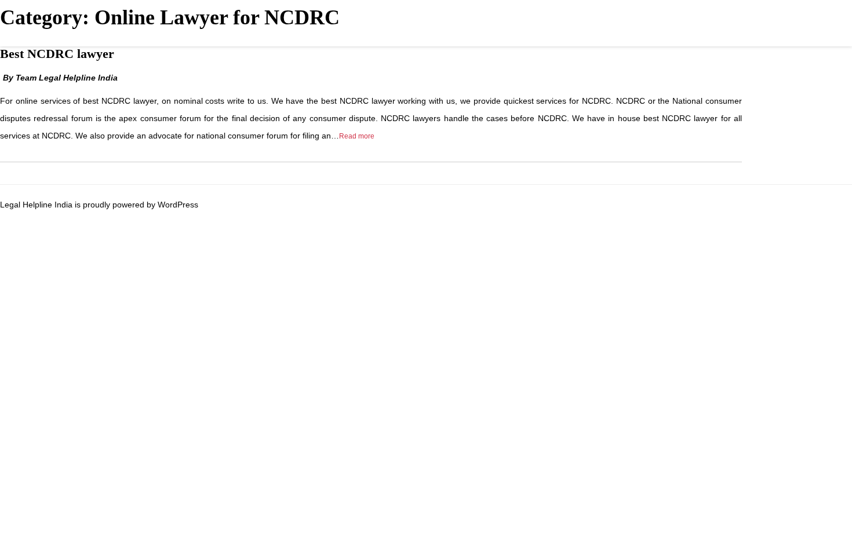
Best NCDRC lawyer (57, 53)
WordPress (178, 204)
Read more (356, 136)
